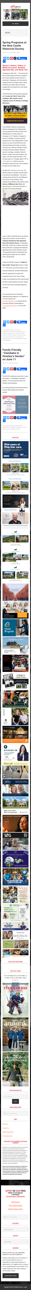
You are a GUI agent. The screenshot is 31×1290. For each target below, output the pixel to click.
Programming (18, 338)
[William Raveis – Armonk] (15, 476)
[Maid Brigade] (15, 636)
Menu (17, 24)
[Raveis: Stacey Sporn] (15, 511)
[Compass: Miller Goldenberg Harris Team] (15, 618)
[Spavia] (15, 831)
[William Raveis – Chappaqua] (15, 493)
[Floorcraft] (15, 778)
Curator (9, 335)
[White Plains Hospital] (15, 458)
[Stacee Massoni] (15, 653)
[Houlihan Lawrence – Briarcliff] (15, 582)
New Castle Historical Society (11, 429)
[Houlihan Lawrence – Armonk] (15, 564)
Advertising (15, 1202)
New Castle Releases (16, 425)
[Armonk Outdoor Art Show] (15, 849)
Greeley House (17, 335)
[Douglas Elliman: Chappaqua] (15, 814)
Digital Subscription (7, 1132)
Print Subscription (7, 1136)
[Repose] (15, 600)
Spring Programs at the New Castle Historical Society (14, 45)
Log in (25, 1287)
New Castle (12, 337)
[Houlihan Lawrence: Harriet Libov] (15, 760)
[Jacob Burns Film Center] (15, 742)
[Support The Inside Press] (15, 1200)
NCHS (7, 337)
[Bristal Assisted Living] (15, 796)
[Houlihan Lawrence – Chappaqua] (15, 547)
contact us (15, 980)
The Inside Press (15, 12)
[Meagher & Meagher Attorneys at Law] (15, 671)
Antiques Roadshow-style (17, 331)
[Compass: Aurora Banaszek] (15, 725)
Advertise (5, 1124)
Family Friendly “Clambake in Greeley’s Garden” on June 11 (13, 354)
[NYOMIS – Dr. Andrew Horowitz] (15, 529)
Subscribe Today (11, 1276)
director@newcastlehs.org (10, 306)
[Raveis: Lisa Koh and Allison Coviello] (15, 689)
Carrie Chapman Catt (8, 333)
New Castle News (15, 330)
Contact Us (5, 1128)
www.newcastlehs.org (9, 301)
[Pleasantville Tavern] (15, 707)
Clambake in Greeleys (16, 427)
